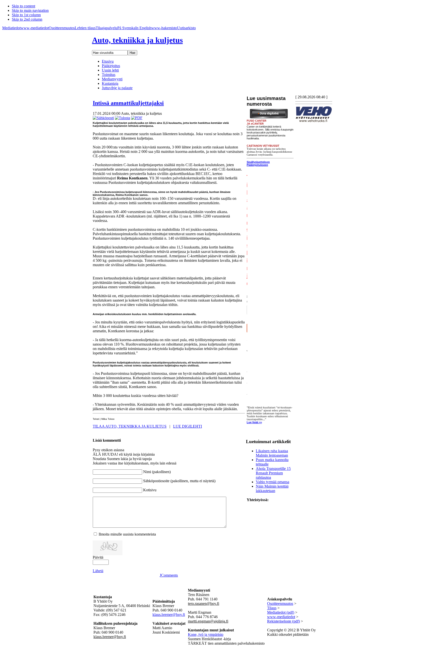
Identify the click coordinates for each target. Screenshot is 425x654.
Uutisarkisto (186, 28)
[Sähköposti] (103, 118)
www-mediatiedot (35, 28)
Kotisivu (149, 490)
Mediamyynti (112, 79)
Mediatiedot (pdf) (280, 612)
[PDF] (136, 118)
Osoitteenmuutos (62, 28)
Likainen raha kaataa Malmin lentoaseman (272, 453)
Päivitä (98, 557)
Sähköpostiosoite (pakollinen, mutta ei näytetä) (179, 481)
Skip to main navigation (30, 10)
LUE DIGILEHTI (187, 426)
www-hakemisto (164, 28)
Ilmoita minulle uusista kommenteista (127, 534)
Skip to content (23, 6)
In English (143, 28)
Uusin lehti (110, 70)
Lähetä (98, 571)
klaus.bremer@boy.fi (168, 614)
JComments (169, 575)
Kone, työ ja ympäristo (205, 634)
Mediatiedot (11, 28)
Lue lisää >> (254, 422)
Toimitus (108, 75)
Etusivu (108, 61)
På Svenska (126, 28)
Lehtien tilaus (85, 28)
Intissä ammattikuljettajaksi (128, 103)
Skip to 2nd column (27, 19)
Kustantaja (110, 83)
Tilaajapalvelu (106, 28)
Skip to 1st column (26, 15)
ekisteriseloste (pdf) (285, 621)
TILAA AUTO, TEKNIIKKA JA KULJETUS (130, 426)
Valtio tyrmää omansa (272, 482)
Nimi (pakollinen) (157, 472)
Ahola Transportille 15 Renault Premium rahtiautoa (273, 473)
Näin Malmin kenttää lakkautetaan (272, 488)
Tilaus (271, 608)
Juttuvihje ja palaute (117, 88)
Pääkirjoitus (111, 66)
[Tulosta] (122, 118)
